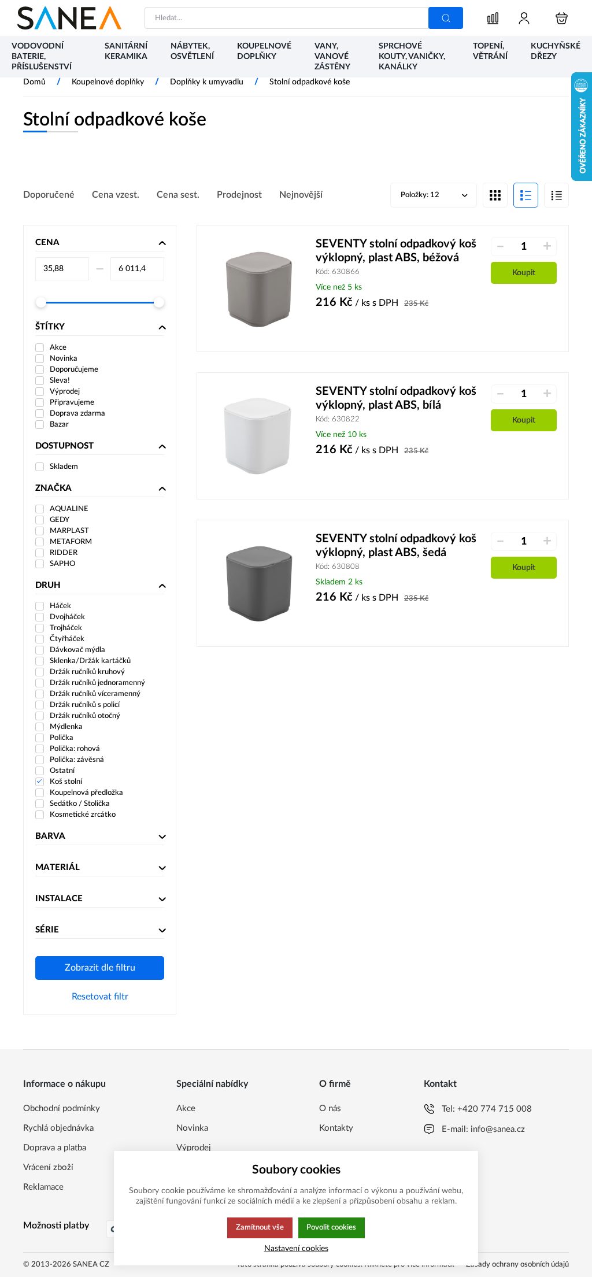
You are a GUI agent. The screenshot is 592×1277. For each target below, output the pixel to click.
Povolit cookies (331, 1227)
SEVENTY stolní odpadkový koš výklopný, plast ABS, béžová (396, 251)
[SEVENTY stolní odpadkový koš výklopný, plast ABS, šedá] (259, 583)
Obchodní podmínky (61, 1108)
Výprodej (193, 1147)
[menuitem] (46, 57)
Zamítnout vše (260, 1227)
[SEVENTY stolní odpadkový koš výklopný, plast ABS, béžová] (259, 288)
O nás (330, 1108)
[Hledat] (445, 18)
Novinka (192, 1128)
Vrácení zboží (48, 1167)
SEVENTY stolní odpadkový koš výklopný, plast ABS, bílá (396, 398)
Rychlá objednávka (58, 1128)
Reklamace (43, 1187)
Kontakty (336, 1128)
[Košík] (562, 18)
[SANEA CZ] (69, 17)
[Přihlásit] (524, 18)
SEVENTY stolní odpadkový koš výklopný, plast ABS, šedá (396, 545)
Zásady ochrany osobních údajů (517, 1264)
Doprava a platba (54, 1147)
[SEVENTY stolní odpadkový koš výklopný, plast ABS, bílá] (259, 435)
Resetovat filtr (100, 996)
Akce (185, 1108)
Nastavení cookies (296, 1248)
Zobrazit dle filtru (100, 967)
